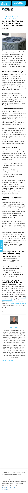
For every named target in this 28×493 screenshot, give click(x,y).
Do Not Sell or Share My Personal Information (11, 488)
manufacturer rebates (15, 302)
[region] (14, 481)
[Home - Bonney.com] (8, 9)
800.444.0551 (19, 4)
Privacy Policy (9, 483)
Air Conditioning (10, 17)
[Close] (26, 470)
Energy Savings (9, 18)
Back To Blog (8, 360)
